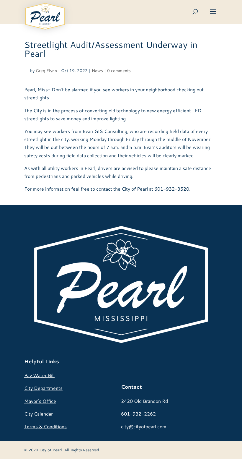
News (97, 71)
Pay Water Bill (39, 375)
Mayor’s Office (40, 401)
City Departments (43, 388)
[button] (213, 15)
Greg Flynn (46, 71)
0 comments (119, 71)
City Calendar (38, 413)
